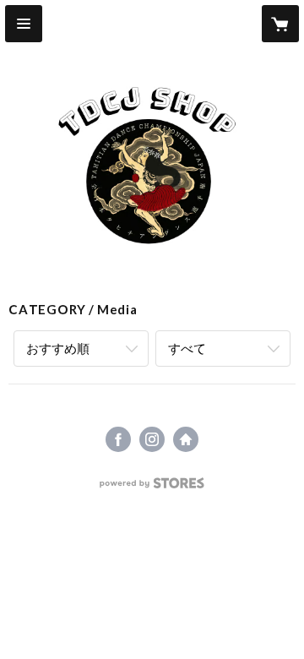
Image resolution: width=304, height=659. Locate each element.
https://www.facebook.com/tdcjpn (118, 439)
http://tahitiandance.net (185, 439)
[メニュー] (23, 23)
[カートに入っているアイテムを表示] (280, 23)
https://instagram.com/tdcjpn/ (152, 439)
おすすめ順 (58, 348)
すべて (187, 348)
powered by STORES (152, 487)
